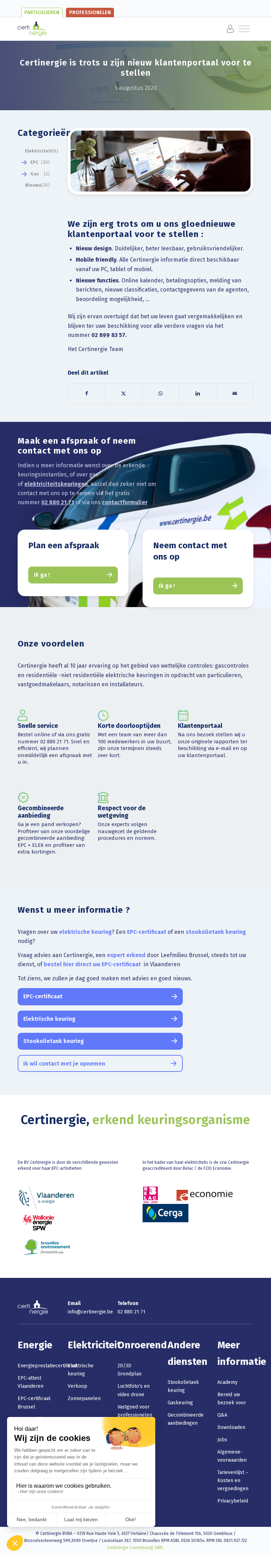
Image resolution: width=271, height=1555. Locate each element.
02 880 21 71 (57, 502)
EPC (34, 162)
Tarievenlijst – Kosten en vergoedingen (232, 1480)
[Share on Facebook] (86, 393)
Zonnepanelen (84, 1398)
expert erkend (126, 955)
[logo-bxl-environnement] (47, 1247)
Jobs (222, 1440)
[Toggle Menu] (62, 29)
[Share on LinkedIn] (197, 393)
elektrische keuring (85, 932)
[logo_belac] (151, 1195)
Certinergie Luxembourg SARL (135, 1547)
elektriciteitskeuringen (56, 484)
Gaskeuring (180, 1403)
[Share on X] (123, 393)
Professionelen (90, 12)
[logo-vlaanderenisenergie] (46, 1198)
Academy (227, 1382)
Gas (34, 173)
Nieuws (33, 185)
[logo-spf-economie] (204, 1195)
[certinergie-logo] (32, 28)
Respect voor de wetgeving (121, 812)
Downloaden (231, 1427)
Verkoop (77, 1386)
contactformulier (124, 502)
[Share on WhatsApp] (160, 393)
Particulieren (41, 12)
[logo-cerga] (165, 1213)
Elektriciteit (38, 151)
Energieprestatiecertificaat (48, 1366)
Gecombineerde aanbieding (41, 812)
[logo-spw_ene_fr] (38, 1222)
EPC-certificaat (146, 932)
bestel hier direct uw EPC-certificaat (93, 964)
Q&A (222, 1415)
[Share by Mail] (234, 393)
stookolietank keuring (216, 932)
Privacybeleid (232, 1501)
